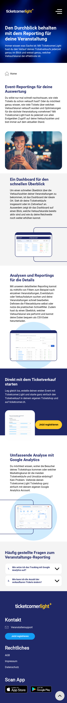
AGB (7, 655)
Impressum (11, 661)
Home (13, 73)
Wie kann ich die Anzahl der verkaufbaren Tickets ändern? (27, 580)
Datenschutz (12, 667)
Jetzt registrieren (48, 424)
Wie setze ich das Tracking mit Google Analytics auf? (31, 568)
